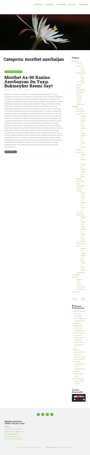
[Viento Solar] (45, 32)
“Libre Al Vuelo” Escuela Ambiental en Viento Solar (81, 284)
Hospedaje (49, 4)
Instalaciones (80, 90)
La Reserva (38, 4)
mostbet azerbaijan (13, 71)
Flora (82, 80)
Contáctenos (80, 104)
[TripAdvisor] (43, 414)
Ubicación (79, 66)
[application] (79, 398)
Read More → (10, 152)
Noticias (79, 63)
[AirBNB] (52, 414)
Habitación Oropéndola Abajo (83, 222)
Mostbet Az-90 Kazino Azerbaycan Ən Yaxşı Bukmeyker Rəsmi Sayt (28, 81)
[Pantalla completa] (85, 399)
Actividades (61, 4)
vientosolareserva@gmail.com (14, 431)
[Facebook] (38, 414)
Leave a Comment (24, 90)
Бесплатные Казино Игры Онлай (79, 380)
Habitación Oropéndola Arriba (83, 234)
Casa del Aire (80, 241)
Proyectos (72, 4)
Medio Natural (80, 73)
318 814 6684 (18, 429)
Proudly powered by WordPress (28, 447)
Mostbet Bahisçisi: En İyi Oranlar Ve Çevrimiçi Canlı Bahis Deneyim (80, 354)
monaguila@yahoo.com (12, 434)
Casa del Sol (80, 114)
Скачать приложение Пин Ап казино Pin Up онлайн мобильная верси (80, 369)
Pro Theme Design (66, 447)
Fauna (83, 83)
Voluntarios (83, 4)
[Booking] (47, 414)
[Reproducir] (75, 399)
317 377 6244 (8, 429)
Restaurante (80, 92)
